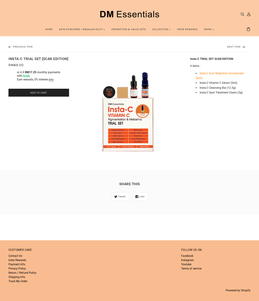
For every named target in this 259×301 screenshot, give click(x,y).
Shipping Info (16, 277)
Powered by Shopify (238, 290)
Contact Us (15, 256)
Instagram (187, 260)
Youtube (186, 264)
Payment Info (16, 264)
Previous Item (22, 46)
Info (51, 79)
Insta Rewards (17, 260)
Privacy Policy (17, 268)
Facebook (187, 256)
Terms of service (191, 268)
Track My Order (17, 281)
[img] (242, 14)
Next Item (234, 46)
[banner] (129, 13)
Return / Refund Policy (22, 272)
